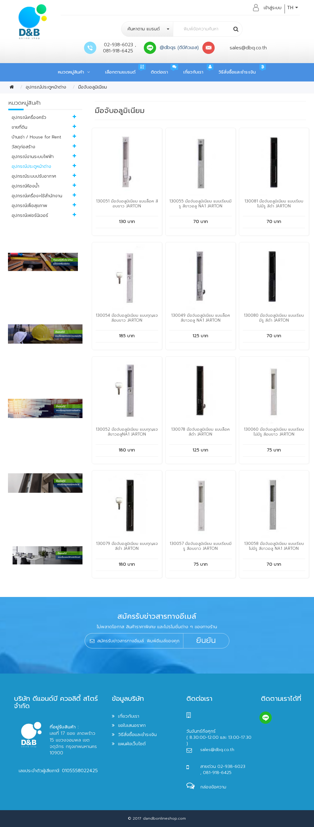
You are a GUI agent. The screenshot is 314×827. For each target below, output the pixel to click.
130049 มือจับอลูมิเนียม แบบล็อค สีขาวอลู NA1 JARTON (200, 317)
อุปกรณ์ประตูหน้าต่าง (46, 87)
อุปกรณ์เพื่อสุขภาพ (29, 205)
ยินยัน (206, 640)
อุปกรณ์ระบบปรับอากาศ (34, 176)
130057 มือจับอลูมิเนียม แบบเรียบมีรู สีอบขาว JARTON (201, 546)
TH (291, 7)
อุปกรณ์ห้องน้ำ (25, 186)
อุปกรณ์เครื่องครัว (29, 117)
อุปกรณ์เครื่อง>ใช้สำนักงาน (37, 196)
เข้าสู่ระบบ (272, 7)
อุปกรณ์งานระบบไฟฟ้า (33, 156)
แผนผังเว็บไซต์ (132, 743)
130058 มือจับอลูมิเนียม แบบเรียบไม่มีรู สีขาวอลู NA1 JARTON (274, 546)
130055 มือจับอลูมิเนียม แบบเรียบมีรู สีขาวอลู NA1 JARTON (200, 203)
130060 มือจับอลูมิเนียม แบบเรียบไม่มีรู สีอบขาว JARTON (274, 431)
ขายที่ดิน (19, 127)
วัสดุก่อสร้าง (23, 147)
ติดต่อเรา (159, 72)
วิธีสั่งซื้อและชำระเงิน (237, 72)
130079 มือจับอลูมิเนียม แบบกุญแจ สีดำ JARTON (127, 546)
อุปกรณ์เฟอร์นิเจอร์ (30, 215)
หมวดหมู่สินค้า (72, 72)
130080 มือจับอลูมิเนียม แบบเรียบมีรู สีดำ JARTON (274, 317)
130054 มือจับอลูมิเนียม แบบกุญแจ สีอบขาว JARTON (127, 317)
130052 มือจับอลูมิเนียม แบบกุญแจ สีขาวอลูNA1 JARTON (127, 431)
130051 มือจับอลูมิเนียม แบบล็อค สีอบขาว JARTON (127, 203)
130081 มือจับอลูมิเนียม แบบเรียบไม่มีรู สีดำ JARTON (273, 203)
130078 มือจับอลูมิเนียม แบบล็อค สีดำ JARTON (200, 431)
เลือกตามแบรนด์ (120, 72)
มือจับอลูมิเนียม (92, 87)
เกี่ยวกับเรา (193, 72)
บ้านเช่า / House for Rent (36, 137)
